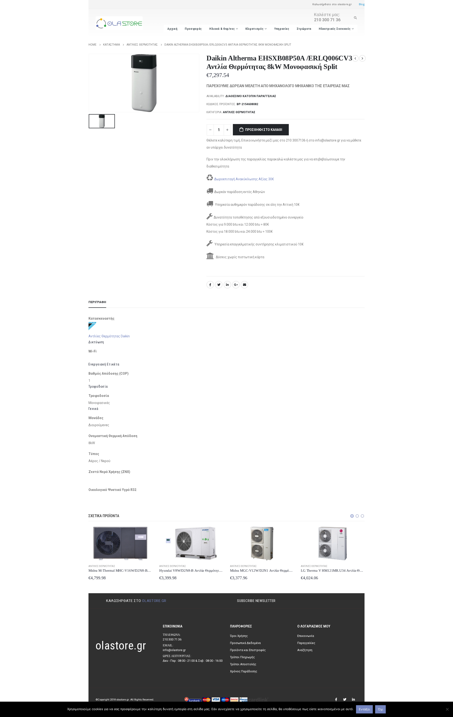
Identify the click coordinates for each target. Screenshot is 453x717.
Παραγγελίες (306, 643)
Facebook (210, 284)
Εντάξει (364, 709)
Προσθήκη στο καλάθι (263, 130)
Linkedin (353, 699)
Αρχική (172, 28)
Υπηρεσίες (281, 28)
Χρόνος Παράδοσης (243, 671)
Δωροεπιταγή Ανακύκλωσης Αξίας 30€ (244, 179)
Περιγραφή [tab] (97, 302)
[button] (352, 516)
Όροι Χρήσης (239, 636)
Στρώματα (304, 28)
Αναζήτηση (304, 650)
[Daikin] (92, 326)
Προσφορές (193, 28)
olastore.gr (154, 601)
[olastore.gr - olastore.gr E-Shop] (119, 23)
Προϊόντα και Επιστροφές (248, 650)
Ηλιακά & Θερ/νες (222, 28)
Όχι (380, 709)
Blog (362, 4)
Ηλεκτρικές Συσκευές (335, 28)
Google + (236, 284)
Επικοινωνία (305, 636)
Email (244, 284)
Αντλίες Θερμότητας (239, 112)
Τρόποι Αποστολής (243, 664)
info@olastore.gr (174, 650)
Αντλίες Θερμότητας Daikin (109, 336)
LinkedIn (227, 284)
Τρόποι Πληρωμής (242, 657)
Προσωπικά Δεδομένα (245, 643)
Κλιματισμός (254, 28)
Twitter (218, 284)
